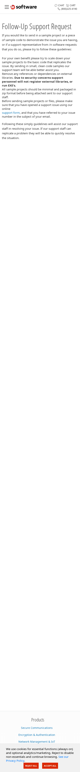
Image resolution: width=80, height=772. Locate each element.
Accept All (50, 765)
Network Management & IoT (36, 741)
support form (11, 113)
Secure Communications (37, 728)
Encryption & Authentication (36, 735)
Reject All (31, 765)
